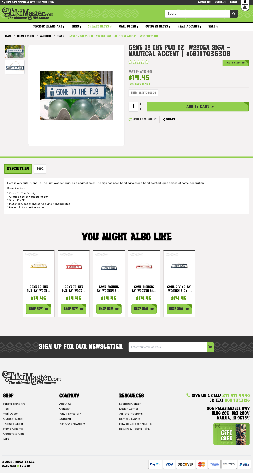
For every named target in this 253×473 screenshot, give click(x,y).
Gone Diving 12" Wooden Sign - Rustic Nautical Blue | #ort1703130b (179, 289)
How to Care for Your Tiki (135, 424)
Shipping (65, 419)
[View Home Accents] (200, 27)
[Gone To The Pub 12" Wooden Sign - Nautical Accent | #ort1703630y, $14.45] (39, 266)
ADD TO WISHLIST (145, 119)
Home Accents (188, 26)
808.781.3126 (45, 2)
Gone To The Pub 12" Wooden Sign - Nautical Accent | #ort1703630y (38, 289)
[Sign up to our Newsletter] (210, 347)
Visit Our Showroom (72, 424)
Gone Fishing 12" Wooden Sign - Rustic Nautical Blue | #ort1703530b (108, 289)
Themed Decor (98, 26)
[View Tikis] (80, 27)
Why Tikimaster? (70, 413)
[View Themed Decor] (110, 27)
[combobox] (201, 14)
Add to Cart (197, 107)
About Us (65, 404)
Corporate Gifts (13, 433)
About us (204, 2)
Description (18, 169)
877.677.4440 (15, 2)
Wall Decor (127, 26)
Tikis (75, 26)
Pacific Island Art (47, 26)
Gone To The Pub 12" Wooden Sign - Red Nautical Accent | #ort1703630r (74, 289)
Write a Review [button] (235, 63)
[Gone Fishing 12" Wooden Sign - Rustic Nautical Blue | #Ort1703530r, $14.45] (144, 266)
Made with (9, 466)
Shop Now (36, 309)
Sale (211, 26)
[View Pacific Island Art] (63, 27)
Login (233, 2)
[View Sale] (217, 27)
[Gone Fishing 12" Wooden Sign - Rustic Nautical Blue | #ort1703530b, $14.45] (109, 266)
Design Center (128, 408)
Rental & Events (129, 419)
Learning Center (130, 404)
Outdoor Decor (156, 26)
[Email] (179, 119)
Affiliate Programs (131, 413)
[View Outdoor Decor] (169, 27)
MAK (27, 466)
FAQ (40, 169)
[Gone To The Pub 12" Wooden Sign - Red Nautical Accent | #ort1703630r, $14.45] (74, 266)
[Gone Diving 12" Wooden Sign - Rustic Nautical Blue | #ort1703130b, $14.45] (179, 266)
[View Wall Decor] (137, 27)
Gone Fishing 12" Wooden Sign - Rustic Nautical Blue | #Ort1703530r (144, 289)
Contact (220, 2)
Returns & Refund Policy (134, 429)
